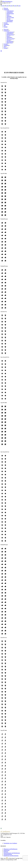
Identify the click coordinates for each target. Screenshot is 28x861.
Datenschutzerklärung (16, 837)
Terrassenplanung (8, 854)
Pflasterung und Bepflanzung (10, 849)
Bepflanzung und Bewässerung (11, 855)
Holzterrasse (6, 850)
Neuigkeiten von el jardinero (10, 843)
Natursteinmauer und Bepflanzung (12, 853)
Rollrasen (6, 851)
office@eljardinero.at (7, 1)
